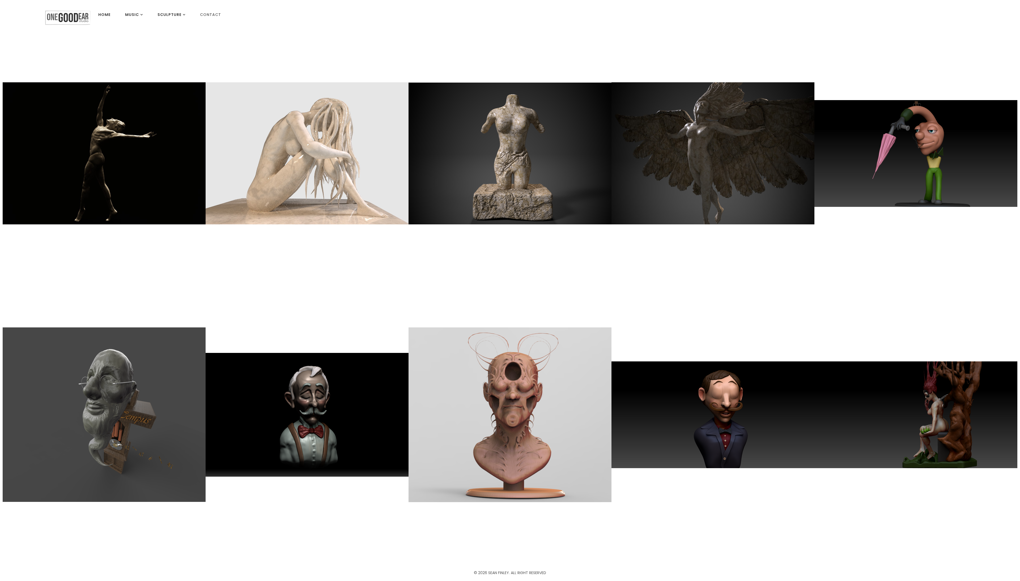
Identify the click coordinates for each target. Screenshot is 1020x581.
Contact (210, 14)
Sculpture (169, 14)
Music (132, 14)
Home (104, 14)
